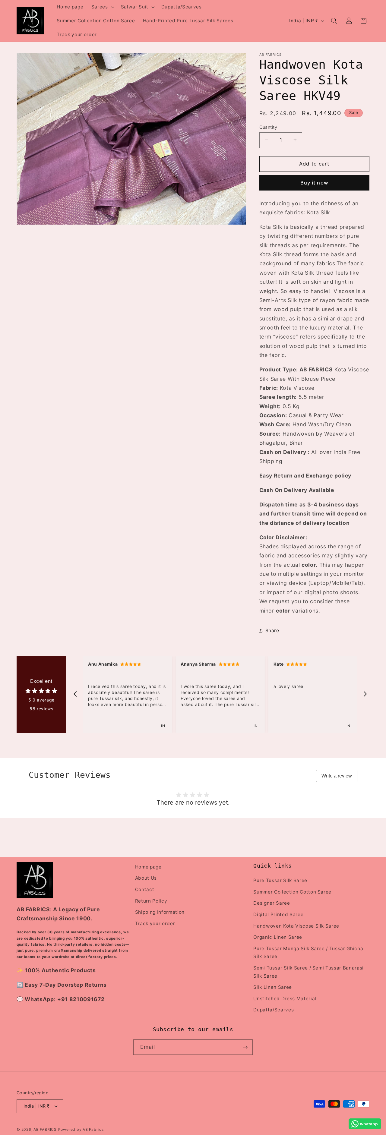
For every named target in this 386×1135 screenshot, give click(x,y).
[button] (102, 7)
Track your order (155, 923)
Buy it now (314, 183)
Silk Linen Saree (272, 987)
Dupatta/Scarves (273, 1010)
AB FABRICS (45, 1129)
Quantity (268, 126)
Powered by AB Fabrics (81, 1129)
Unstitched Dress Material (284, 998)
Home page (148, 867)
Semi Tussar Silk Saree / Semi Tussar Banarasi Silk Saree (308, 972)
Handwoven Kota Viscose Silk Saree (296, 926)
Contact (144, 889)
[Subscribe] (245, 1047)
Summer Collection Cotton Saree (292, 892)
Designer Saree (271, 903)
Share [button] (272, 630)
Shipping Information (160, 912)
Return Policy (151, 901)
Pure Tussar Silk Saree (280, 880)
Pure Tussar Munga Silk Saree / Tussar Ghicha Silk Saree (308, 953)
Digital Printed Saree (278, 914)
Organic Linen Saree (277, 937)
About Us (146, 878)
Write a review (336, 775)
